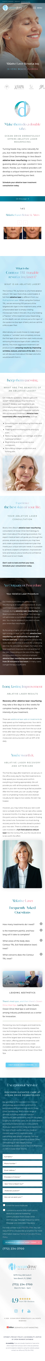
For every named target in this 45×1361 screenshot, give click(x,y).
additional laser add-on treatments (25, 719)
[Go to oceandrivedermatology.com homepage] (12, 8)
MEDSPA (17, 1)
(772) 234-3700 (27, 1228)
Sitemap (7, 1337)
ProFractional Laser (10, 300)
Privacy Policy (17, 1337)
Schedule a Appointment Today (20, 1242)
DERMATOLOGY (25, 1)
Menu (39, 8)
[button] (34, 8)
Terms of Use (25, 1234)
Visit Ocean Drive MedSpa (21, 1065)
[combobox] (22, 1177)
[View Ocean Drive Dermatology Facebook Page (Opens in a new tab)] (22, 1312)
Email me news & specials (17, 1205)
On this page (21, 199)
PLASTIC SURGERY (8, 1)
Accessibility (29, 1337)
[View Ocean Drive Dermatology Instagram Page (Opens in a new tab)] (16, 1312)
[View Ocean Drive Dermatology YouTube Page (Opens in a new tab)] (29, 1312)
